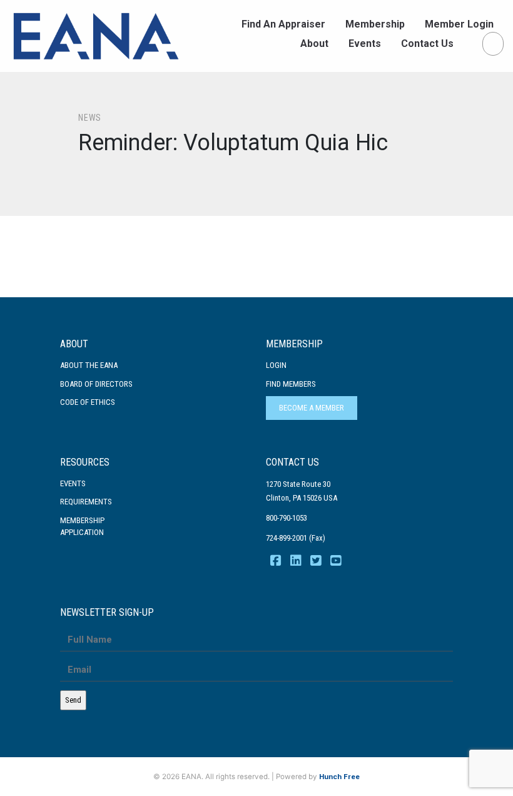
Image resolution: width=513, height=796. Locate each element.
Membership (375, 24)
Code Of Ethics (87, 402)
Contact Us (427, 43)
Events (364, 43)
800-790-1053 (286, 518)
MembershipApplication (82, 527)
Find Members (291, 384)
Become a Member (311, 407)
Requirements (86, 501)
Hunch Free (339, 776)
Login (276, 365)
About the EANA (89, 365)
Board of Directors (96, 384)
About (314, 43)
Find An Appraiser (283, 24)
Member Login (459, 24)
